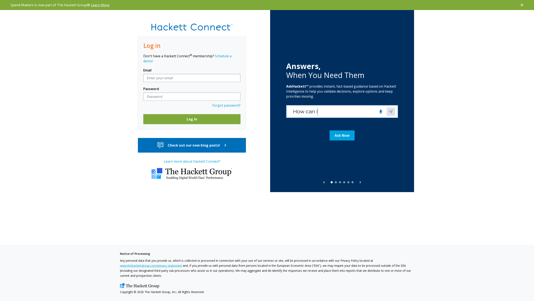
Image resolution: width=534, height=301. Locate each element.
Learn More (100, 5)
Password (151, 89)
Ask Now (342, 135)
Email (147, 70)
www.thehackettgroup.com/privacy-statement (151, 266)
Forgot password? (226, 105)
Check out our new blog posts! (194, 145)
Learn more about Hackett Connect (192, 161)
